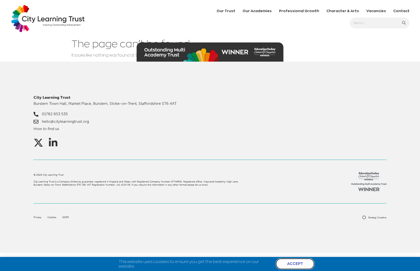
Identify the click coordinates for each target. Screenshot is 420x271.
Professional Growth (299, 11)
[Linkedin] (53, 143)
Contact (401, 11)
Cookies (51, 217)
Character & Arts (342, 11)
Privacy (37, 217)
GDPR (65, 217)
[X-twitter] (38, 143)
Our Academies (257, 11)
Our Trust (226, 11)
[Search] (404, 22)
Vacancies (376, 11)
